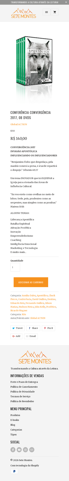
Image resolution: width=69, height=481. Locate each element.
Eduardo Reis (17, 303)
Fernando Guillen (35, 303)
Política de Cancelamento (24, 387)
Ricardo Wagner (18, 310)
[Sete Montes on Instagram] (25, 449)
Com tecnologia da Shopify (24, 465)
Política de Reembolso (22, 401)
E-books (14, 420)
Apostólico (42, 295)
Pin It (50, 328)
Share (35, 328)
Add (18, 336)
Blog (12, 425)
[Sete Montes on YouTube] (19, 449)
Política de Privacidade (22, 391)
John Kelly (40, 307)
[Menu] (46, 12)
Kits (24, 314)
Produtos (15, 415)
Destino (51, 299)
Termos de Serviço (20, 396)
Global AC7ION (18, 124)
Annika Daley (29, 295)
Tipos (13, 434)
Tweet (19, 328)
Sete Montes (25, 460)
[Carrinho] (55, 12)
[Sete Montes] (23, 14)
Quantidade (16, 260)
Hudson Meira (26, 307)
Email (33, 336)
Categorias (16, 429)
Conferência (24, 299)
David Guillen (39, 299)
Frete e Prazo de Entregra (24, 382)
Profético (51, 307)
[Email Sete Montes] (31, 449)
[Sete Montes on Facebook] (12, 449)
